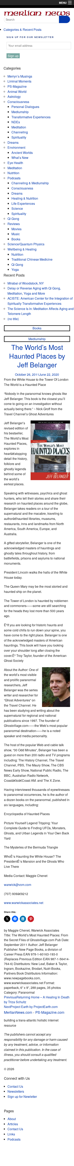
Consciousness (18, 101)
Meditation (18, 127)
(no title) (13, 318)
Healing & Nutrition (24, 198)
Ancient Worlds (22, 152)
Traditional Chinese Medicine (31, 259)
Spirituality (18, 137)
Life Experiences (23, 203)
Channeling (19, 132)
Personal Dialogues (25, 106)
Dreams (13, 142)
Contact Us (15, 1086)
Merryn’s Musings (19, 76)
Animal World (16, 91)
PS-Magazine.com (49, 1012)
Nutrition (13, 173)
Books (15, 239)
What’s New (19, 157)
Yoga (15, 269)
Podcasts (14, 178)
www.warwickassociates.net (23, 902)
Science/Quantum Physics (25, 244)
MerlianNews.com (18, 1012)
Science (17, 208)
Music (15, 234)
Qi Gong (13, 218)
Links (11, 1134)
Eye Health (15, 162)
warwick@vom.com (17, 884)
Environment (16, 147)
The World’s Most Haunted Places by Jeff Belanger (37, 355)
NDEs (15, 122)
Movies (16, 229)
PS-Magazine (17, 86)
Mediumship (20, 112)
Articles (12, 1124)
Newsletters (15, 1091)
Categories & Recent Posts (22, 29)
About (11, 1118)
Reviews (13, 223)
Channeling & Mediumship (30, 183)
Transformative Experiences (31, 117)
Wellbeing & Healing (22, 249)
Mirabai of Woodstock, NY (25, 283)
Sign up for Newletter (22, 1096)
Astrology (14, 96)
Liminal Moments (19, 81)
